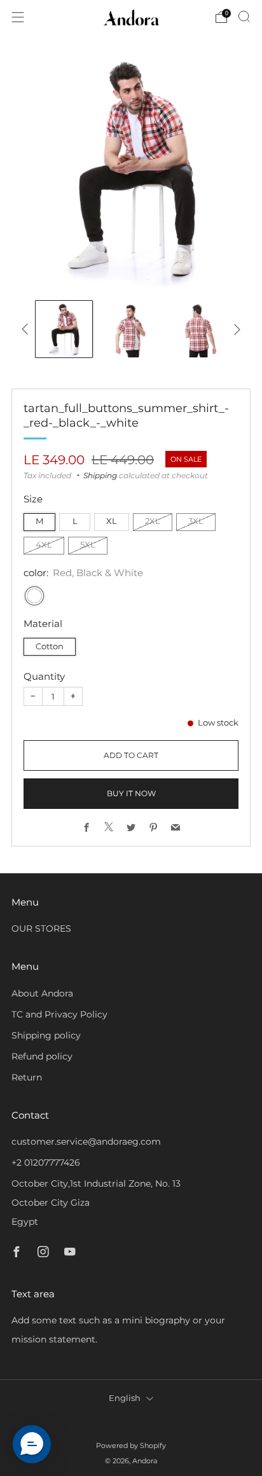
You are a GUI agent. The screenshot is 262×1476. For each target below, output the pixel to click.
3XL (195, 521)
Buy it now (131, 793)
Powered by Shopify (131, 1445)
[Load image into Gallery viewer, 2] (131, 329)
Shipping (100, 475)
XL (111, 521)
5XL (87, 544)
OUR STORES (41, 928)
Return (26, 1077)
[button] (32, 1444)
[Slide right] (235, 329)
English (125, 1398)
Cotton (50, 646)
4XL (44, 544)
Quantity (44, 676)
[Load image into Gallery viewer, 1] (64, 329)
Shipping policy (46, 1035)
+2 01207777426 (45, 1162)
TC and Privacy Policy (59, 1014)
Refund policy (41, 1056)
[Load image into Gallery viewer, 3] (198, 329)
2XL (152, 521)
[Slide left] (27, 329)
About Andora (42, 993)
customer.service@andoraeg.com (86, 1141)
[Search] (244, 16)
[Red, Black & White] (34, 596)
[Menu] (17, 17)
